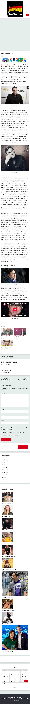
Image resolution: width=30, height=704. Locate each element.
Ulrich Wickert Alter (5, 335)
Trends (5, 477)
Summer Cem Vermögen (8, 610)
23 (26, 679)
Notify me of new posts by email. (11, 435)
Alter (5, 462)
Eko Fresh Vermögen (7, 597)
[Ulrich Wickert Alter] (7, 331)
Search (22, 447)
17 (4, 679)
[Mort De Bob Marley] (7, 343)
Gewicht (6, 472)
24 (4, 681)
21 (18, 679)
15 (22, 677)
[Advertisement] (15, 33)
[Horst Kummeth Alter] (20, 331)
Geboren (6, 469)
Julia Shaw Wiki (6, 370)
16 (26, 677)
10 (4, 677)
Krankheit (6, 475)
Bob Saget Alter (5, 64)
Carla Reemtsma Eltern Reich (9, 569)
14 (18, 677)
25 (7, 681)
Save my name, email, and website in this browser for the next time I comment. (14, 428)
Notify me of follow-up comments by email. (13, 432)
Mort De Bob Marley (5, 347)
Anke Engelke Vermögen (8, 543)
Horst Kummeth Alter (19, 335)
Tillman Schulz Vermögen (8, 529)
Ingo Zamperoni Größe (7, 651)
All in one (6, 459)
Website (3, 420)
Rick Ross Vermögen (7, 623)
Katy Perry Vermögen (9, 362)
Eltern (5, 464)
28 (18, 681)
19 (11, 679)
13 (15, 677)
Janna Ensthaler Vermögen (8, 556)
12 (11, 677)
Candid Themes (15, 700)
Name (3, 409)
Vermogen (6, 480)
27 (15, 681)
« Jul (14, 687)
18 (7, 679)
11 (7, 677)
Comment (4, 393)
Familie (5, 467)
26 (11, 681)
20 (15, 679)
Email (2, 415)
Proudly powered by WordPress (10, 698)
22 (22, 679)
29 (22, 681)
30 (26, 681)
